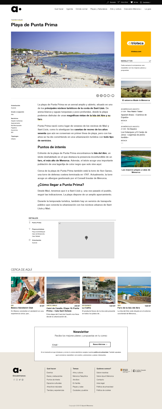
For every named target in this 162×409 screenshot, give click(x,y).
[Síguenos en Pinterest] (22, 380)
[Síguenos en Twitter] (20, 380)
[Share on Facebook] (101, 95)
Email (55, 345)
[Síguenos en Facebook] (14, 380)
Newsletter (126, 61)
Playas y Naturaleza (98, 9)
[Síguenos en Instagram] (17, 380)
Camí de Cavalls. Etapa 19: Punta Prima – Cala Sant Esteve (63, 310)
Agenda (69, 9)
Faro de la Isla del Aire (129, 308)
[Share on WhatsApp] (97, 95)
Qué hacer (59, 9)
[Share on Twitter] (104, 95)
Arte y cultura (115, 9)
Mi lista (136, 2)
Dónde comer (82, 9)
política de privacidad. (101, 352)
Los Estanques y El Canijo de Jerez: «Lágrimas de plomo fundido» (134, 134)
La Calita (86, 308)
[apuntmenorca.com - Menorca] (16, 9)
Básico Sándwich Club (22, 308)
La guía (148, 9)
